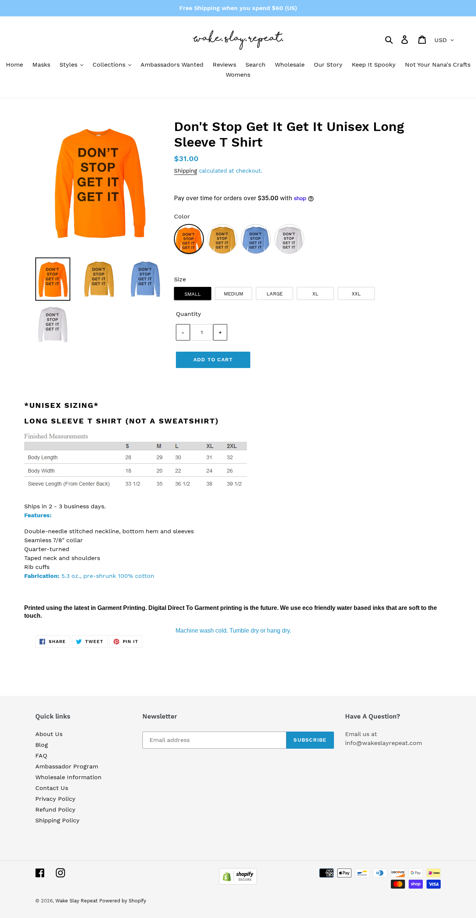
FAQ (41, 755)
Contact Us (51, 787)
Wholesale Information (68, 777)
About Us (48, 734)
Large (275, 294)
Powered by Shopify (122, 900)
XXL (356, 294)
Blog (41, 744)
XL (315, 294)
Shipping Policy (57, 820)
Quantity (188, 313)
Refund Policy (55, 809)
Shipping (185, 170)
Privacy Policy (55, 798)
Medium (233, 294)
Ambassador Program (66, 766)
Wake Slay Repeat (76, 900)
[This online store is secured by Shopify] (238, 882)
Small (192, 294)
